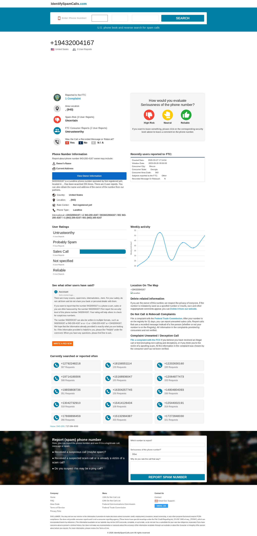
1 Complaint (73, 98)
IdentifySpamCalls (69, 3)
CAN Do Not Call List (111, 501)
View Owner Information (89, 176)
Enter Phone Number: (74, 18)
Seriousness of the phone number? (146, 450)
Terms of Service (57, 508)
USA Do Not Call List (111, 497)
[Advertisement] (128, 72)
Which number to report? (141, 440)
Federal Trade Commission (114, 508)
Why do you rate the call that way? (145, 459)
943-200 (60, 426)
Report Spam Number (168, 477)
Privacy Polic (55, 511)
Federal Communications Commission (118, 504)
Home (52, 426)
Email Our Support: (166, 501)
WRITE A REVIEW (63, 343)
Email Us (161, 506)
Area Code (54, 504)
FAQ (52, 501)
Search (182, 18)
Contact (158, 497)
